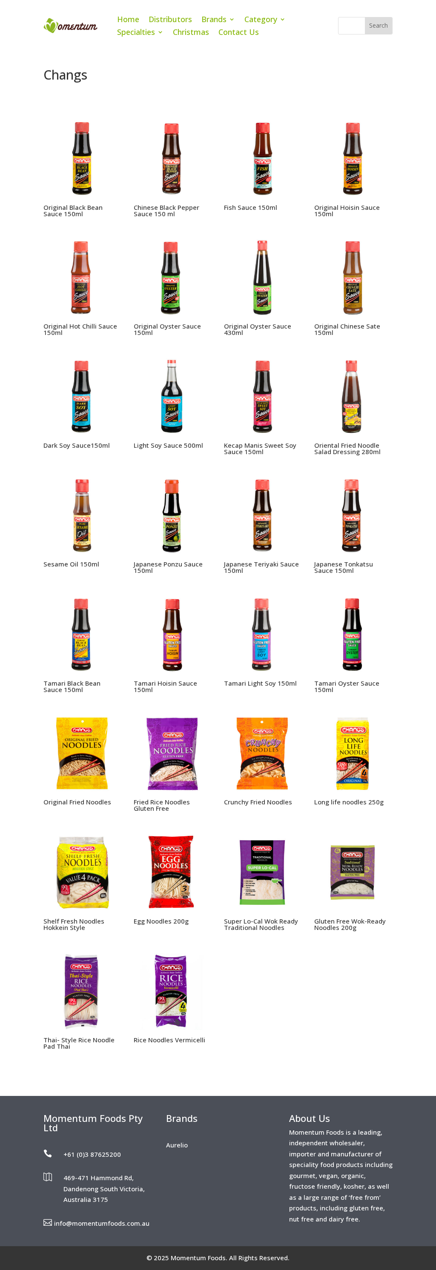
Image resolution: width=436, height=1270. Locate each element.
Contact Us (238, 33)
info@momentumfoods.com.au (101, 1223)
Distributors (170, 20)
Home (128, 20)
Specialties (136, 33)
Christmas (191, 33)
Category (260, 20)
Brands (214, 20)
